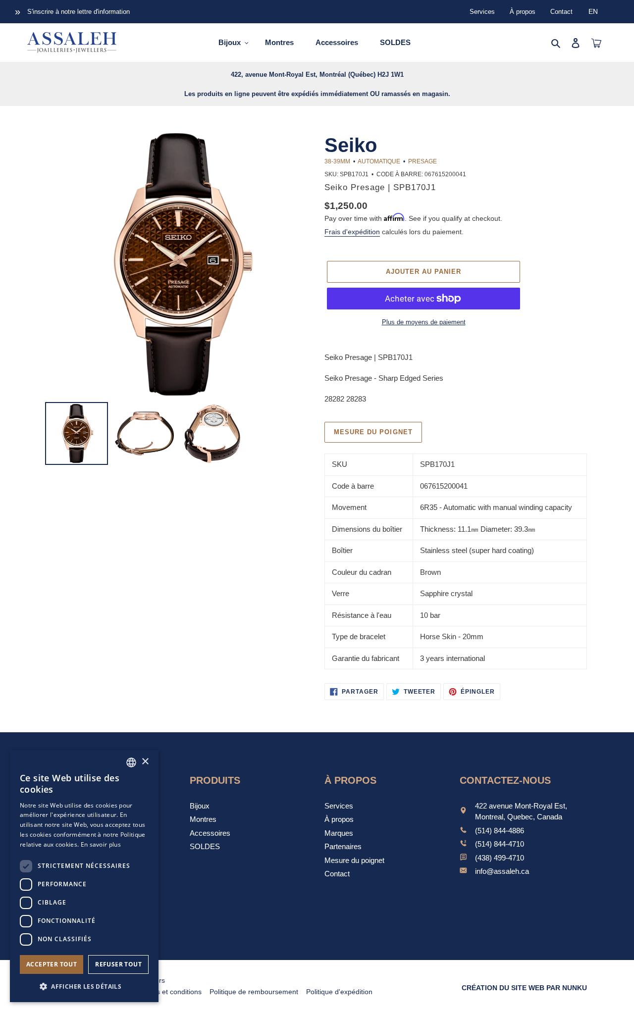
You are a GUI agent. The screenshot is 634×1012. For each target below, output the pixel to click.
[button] (84, 986)
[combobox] (131, 762)
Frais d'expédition (352, 232)
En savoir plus (101, 844)
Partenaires (343, 846)
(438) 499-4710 (499, 858)
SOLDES (205, 846)
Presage (422, 161)
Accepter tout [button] (51, 964)
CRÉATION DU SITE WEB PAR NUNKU (524, 988)
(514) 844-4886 (499, 830)
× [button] (145, 761)
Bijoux (200, 806)
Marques (338, 833)
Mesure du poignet (373, 432)
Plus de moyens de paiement (424, 322)
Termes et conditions (169, 992)
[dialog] (84, 876)
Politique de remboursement (254, 992)
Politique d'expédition (339, 992)
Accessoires (210, 833)
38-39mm (337, 161)
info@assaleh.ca (502, 871)
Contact (561, 11)
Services (482, 11)
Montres (203, 819)
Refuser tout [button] (118, 964)
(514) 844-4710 (499, 844)
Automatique (379, 161)
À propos (522, 11)
